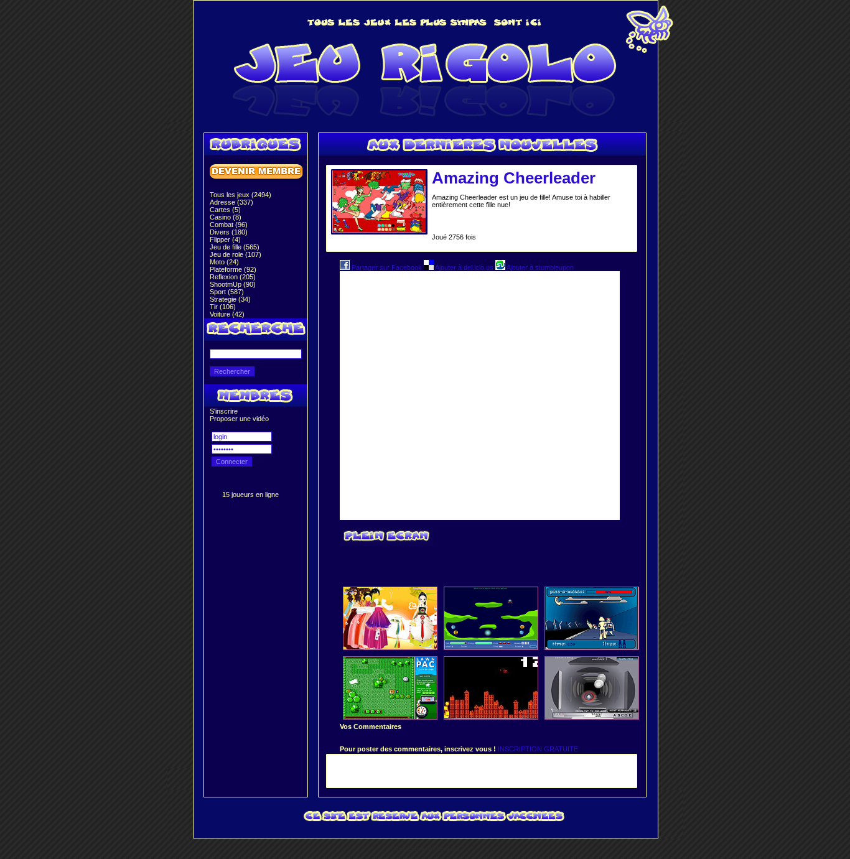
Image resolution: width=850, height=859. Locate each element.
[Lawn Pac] (390, 716)
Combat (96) (229, 224)
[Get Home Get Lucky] (591, 647)
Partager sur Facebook (387, 267)
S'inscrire (224, 411)
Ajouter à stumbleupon (539, 267)
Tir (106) (223, 306)
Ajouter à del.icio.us (464, 267)
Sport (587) (227, 291)
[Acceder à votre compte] (256, 181)
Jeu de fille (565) (234, 247)
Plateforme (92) (233, 269)
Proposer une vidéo (239, 418)
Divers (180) (229, 232)
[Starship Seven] (491, 647)
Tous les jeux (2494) (240, 194)
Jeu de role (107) (235, 254)
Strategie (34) (230, 299)
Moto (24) (224, 262)
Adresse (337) (231, 202)
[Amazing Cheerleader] (379, 230)
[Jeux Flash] (425, 119)
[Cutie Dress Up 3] (390, 647)
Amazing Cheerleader (513, 178)
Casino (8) (225, 217)
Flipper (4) (225, 239)
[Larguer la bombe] (491, 716)
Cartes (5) (225, 209)
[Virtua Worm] (591, 716)
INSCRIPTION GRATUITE (538, 749)
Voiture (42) (227, 314)
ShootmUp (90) (233, 284)
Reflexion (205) (233, 277)
